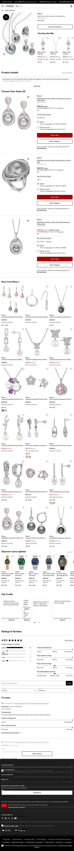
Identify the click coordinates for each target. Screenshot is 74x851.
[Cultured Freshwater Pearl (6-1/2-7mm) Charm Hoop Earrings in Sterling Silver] (12, 474)
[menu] (2, 6)
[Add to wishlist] (28, 97)
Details (46, 106)
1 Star (3, 660)
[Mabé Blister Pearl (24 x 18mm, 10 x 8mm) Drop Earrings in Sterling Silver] (12, 520)
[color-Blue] (6, 410)
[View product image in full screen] (4, 54)
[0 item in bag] (71, 6)
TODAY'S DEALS (7, 2)
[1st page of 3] (34, 622)
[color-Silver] (3, 410)
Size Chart (48, 241)
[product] (16, 113)
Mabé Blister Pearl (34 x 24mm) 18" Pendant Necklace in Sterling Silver (53, 223)
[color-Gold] (30, 457)
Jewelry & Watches (10, 10)
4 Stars (3, 651)
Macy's (40, 13)
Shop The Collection (55, 27)
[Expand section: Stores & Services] (37, 774)
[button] (18, 35)
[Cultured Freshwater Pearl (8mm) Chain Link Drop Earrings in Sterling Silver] (12, 342)
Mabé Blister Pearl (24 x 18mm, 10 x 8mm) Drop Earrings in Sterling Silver (54, 99)
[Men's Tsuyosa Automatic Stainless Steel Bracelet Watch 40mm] (21, 562)
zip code (48, 124)
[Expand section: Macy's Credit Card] (37, 769)
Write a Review (69, 640)
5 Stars (3, 647)
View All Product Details (44, 114)
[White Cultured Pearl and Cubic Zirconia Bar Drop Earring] (61, 474)
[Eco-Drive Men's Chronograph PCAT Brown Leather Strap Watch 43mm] (62, 562)
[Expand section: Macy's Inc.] (37, 779)
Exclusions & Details (13, 807)
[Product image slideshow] (18, 35)
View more (37, 86)
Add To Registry (55, 141)
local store (50, 129)
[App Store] (6, 830)
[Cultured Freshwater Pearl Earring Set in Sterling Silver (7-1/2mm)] (12, 299)
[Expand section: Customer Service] (37, 765)
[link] (43, 57)
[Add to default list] (47, 38)
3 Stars (4, 654)
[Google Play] (20, 830)
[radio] (2, 410)
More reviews (37, 753)
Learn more (60, 108)
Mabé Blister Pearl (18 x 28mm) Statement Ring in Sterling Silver (54, 161)
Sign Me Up (37, 792)
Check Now (22, 807)
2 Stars (3, 657)
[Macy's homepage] (2, 10)
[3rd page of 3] (39, 622)
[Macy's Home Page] (9, 6)
